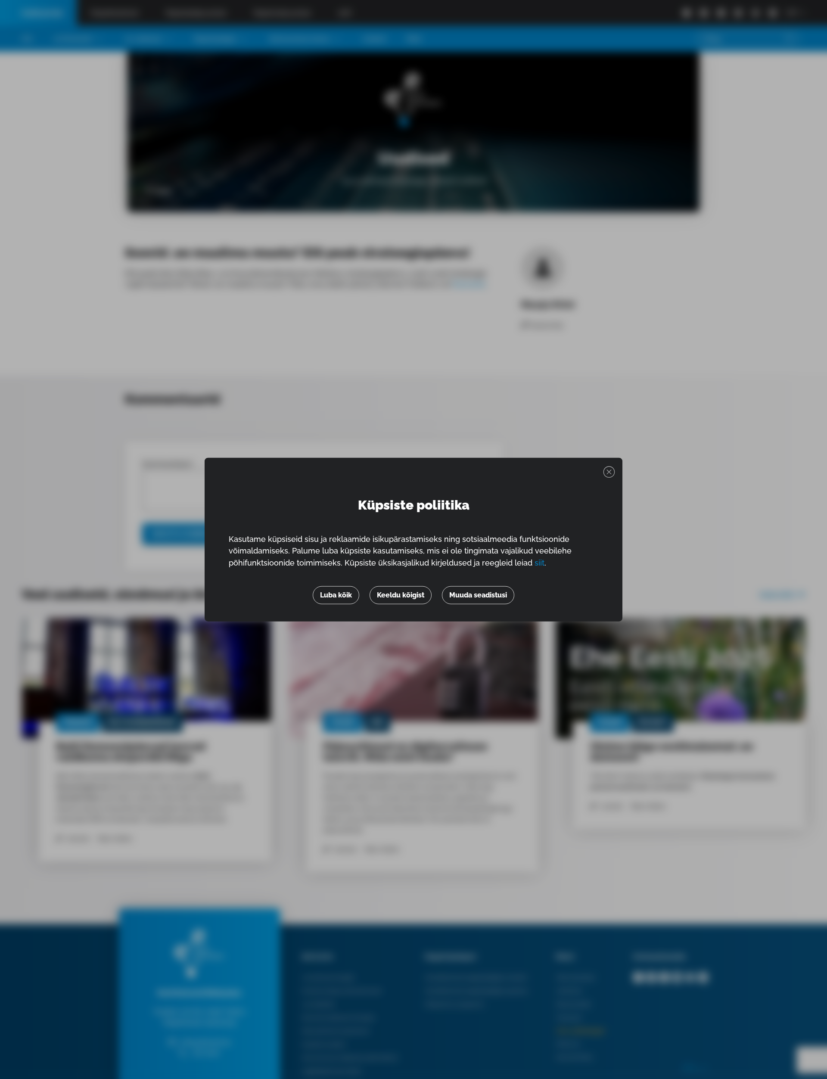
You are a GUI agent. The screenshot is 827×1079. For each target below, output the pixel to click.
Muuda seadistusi (478, 595)
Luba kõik (336, 595)
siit (539, 562)
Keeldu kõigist (400, 595)
